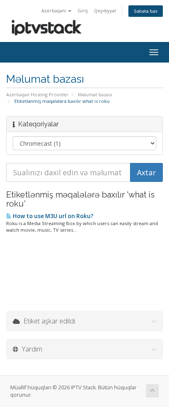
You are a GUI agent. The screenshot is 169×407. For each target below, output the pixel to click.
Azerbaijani (54, 10)
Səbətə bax (146, 11)
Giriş (83, 10)
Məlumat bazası (95, 94)
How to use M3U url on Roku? (52, 216)
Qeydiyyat (105, 10)
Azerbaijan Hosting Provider (37, 94)
